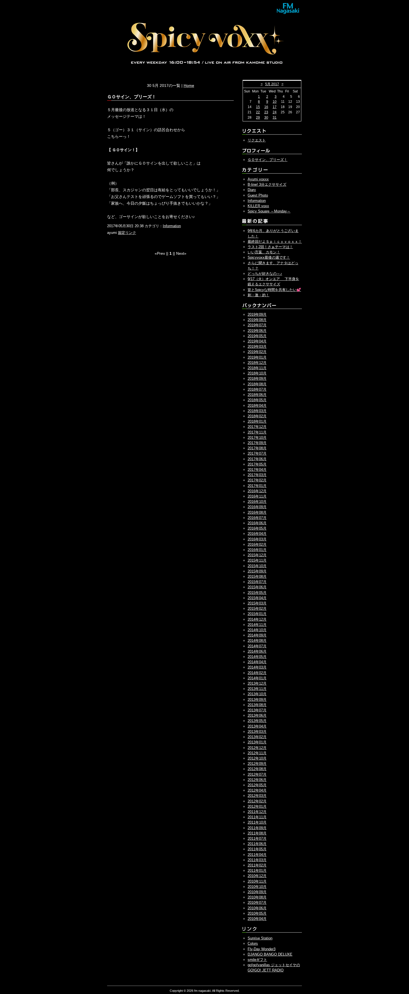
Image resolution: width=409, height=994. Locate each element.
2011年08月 (257, 833)
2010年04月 (257, 919)
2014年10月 (257, 630)
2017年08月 (257, 448)
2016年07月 (257, 518)
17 (275, 107)
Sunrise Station (260, 938)
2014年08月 (257, 640)
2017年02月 (257, 480)
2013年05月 (257, 721)
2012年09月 (257, 764)
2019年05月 (257, 336)
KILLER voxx (258, 206)
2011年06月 (257, 844)
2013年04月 (257, 726)
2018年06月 (257, 395)
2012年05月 (257, 785)
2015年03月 (257, 603)
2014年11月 (257, 625)
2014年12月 (257, 619)
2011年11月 (257, 817)
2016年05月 (257, 528)
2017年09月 (257, 443)
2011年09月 (257, 828)
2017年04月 (257, 469)
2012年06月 (257, 780)
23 (266, 112)
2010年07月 (257, 902)
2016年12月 (257, 491)
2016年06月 (257, 523)
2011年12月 (257, 812)
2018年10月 (257, 373)
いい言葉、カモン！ (264, 252)
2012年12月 (257, 748)
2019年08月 (257, 320)
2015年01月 (257, 614)
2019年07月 (257, 325)
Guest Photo (258, 195)
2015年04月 (257, 598)
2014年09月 (257, 635)
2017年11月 (257, 432)
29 (258, 117)
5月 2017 (272, 84)
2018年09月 (257, 378)
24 (275, 112)
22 (258, 112)
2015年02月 (257, 608)
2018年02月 (257, 416)
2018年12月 (257, 363)
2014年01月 (257, 678)
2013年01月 (257, 742)
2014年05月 (257, 657)
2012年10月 (257, 758)
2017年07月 (257, 453)
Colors (253, 943)
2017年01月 (257, 486)
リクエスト (257, 140)
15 (258, 107)
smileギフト (257, 960)
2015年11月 (257, 560)
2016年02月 (257, 544)
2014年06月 (257, 651)
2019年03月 (257, 346)
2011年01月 (257, 870)
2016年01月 (257, 550)
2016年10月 (257, 502)
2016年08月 (257, 512)
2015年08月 (257, 576)
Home (189, 85)
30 (266, 117)
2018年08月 (257, 384)
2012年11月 (257, 753)
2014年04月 (257, 662)
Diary (252, 190)
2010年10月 (257, 887)
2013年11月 (257, 689)
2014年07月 (257, 646)
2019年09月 (257, 314)
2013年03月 (257, 731)
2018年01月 (257, 421)
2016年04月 (257, 534)
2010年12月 (257, 876)
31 (275, 117)
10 (275, 102)
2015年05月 (257, 593)
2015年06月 (257, 587)
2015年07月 (257, 582)
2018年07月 (257, 389)
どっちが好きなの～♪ (265, 273)
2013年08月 (257, 705)
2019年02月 (257, 352)
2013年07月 (257, 710)
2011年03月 (257, 860)
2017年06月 (257, 459)
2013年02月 (257, 737)
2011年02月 (257, 865)
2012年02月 (257, 801)
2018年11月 (257, 368)
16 (266, 107)
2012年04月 (257, 790)
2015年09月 (257, 571)
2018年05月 (257, 400)
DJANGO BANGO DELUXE (270, 954)
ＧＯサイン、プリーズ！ (267, 160)
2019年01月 (257, 357)
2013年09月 (257, 699)
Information (172, 226)
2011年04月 (257, 855)
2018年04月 (257, 405)
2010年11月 (257, 881)
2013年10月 (257, 694)
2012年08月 (257, 769)
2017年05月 (257, 464)
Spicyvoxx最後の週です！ (269, 257)
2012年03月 (257, 796)
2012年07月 (257, 774)
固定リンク (127, 233)
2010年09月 (257, 892)
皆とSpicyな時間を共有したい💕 (274, 290)
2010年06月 (257, 908)
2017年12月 (257, 427)
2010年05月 (257, 913)
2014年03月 (257, 667)
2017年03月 (257, 475)
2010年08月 (257, 897)
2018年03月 (257, 411)
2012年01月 (257, 806)
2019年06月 (257, 331)
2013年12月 (257, 683)
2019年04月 (257, 341)
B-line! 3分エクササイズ (267, 184)
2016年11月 (257, 496)
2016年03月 (257, 539)
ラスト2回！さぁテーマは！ (270, 247)
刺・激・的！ (258, 295)
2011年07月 (257, 838)
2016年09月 (257, 507)
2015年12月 (257, 555)
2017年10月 (257, 437)
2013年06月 (257, 715)
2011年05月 (257, 849)
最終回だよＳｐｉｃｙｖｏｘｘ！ (275, 241)
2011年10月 (257, 822)
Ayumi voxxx (258, 179)
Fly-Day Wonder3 (261, 949)
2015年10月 (257, 566)
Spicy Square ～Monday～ (269, 211)
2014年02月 (257, 673)
